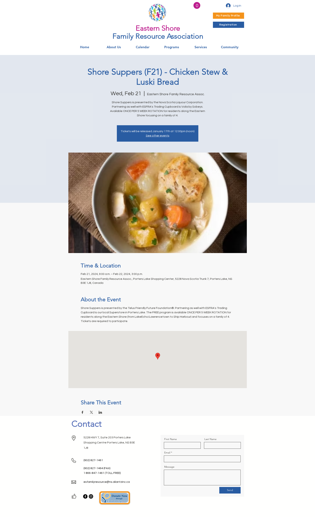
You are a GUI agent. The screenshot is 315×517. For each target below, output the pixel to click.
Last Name (210, 439)
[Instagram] (91, 496)
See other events (157, 135)
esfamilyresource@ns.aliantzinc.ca (106, 481)
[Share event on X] (91, 412)
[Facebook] (85, 496)
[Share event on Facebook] (82, 412)
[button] (196, 5)
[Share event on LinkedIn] (100, 412)
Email (167, 452)
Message (169, 466)
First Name (170, 439)
